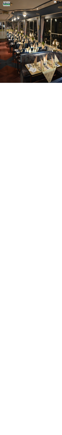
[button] (31, 421)
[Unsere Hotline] (55, 1)
